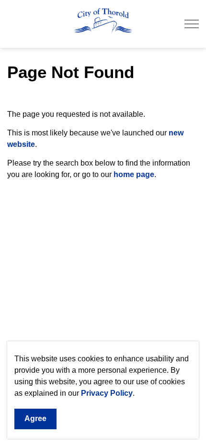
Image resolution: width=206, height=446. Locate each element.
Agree (35, 418)
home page (134, 174)
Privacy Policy (107, 393)
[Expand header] (191, 24)
